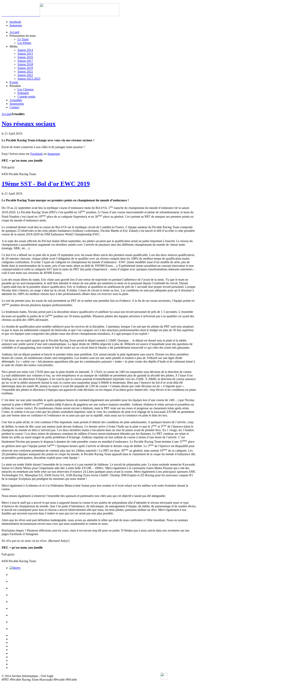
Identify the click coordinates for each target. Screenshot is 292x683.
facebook (15, 21)
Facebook (36, 153)
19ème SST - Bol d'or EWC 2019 (46, 183)
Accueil (6, 114)
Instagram (16, 25)
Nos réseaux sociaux (29, 123)
